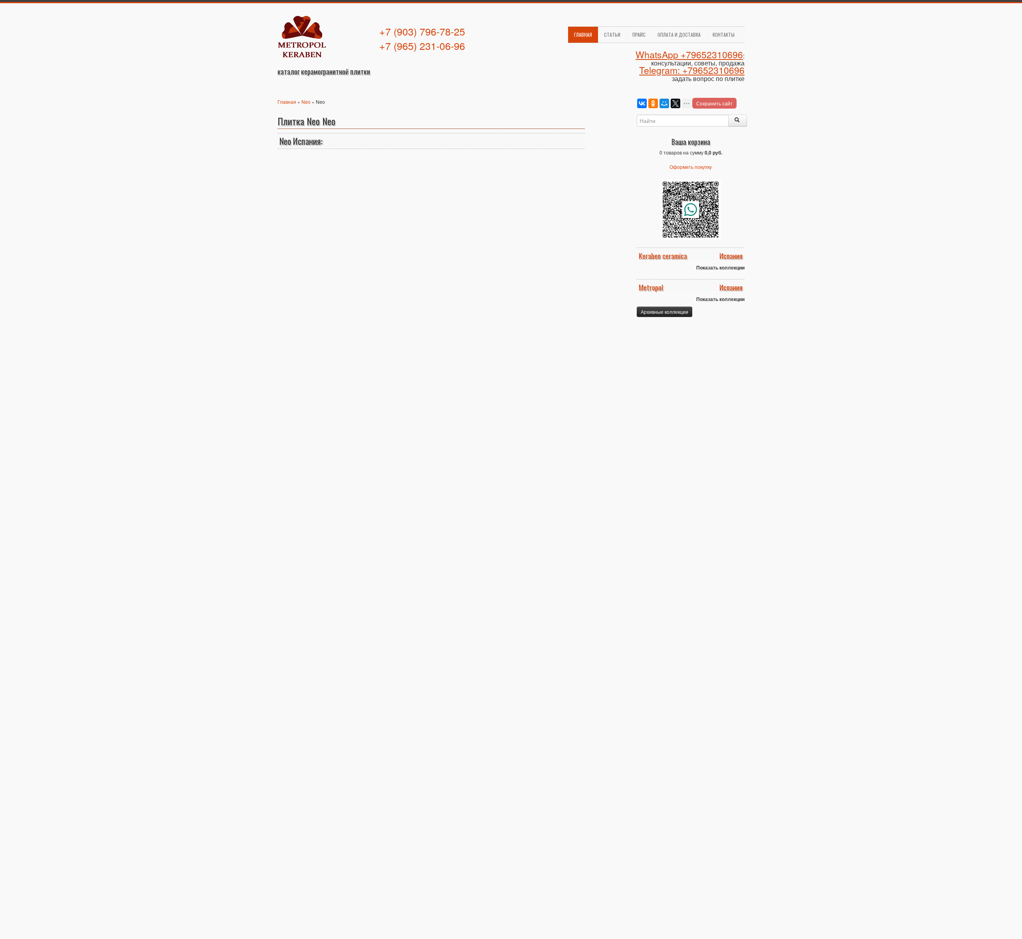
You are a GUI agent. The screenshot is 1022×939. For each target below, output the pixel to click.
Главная (583, 34)
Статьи (612, 34)
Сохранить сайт (714, 103)
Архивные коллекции (664, 311)
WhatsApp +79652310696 (689, 54)
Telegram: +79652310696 (692, 70)
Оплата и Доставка (679, 34)
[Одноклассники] (653, 103)
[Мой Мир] (664, 103)
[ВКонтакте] (642, 103)
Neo (306, 101)
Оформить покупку (690, 166)
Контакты (724, 34)
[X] (675, 103)
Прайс (639, 34)
